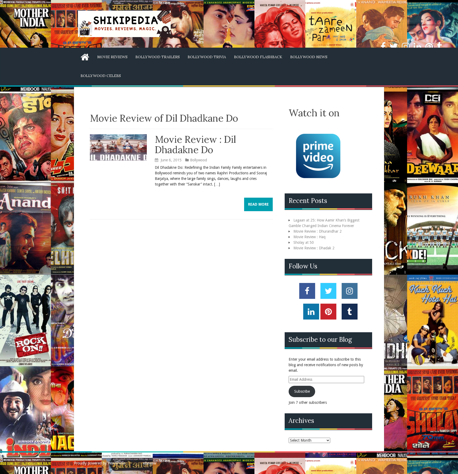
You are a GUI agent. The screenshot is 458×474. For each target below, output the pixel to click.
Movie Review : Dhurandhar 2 (317, 231)
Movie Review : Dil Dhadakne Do (195, 144)
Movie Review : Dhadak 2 (313, 248)
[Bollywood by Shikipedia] (124, 23)
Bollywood (198, 160)
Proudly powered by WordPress (99, 463)
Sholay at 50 (303, 242)
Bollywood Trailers (157, 57)
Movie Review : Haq (309, 237)
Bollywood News (308, 57)
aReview (149, 463)
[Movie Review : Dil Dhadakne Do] (118, 147)
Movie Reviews (112, 57)
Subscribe (302, 391)
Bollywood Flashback (258, 57)
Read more (258, 204)
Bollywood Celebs (101, 75)
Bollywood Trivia (207, 57)
